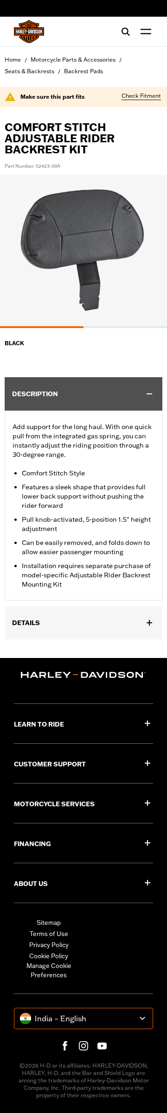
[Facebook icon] (65, 1045)
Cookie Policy (48, 956)
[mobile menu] (144, 31)
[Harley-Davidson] (83, 675)
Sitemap (49, 922)
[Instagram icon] (83, 1045)
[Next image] (148, 251)
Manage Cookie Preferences (48, 970)
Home (13, 59)
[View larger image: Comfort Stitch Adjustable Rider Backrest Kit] (83, 250)
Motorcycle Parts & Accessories (73, 59)
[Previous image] (18, 251)
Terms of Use (49, 933)
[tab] (42, 327)
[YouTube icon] (102, 1045)
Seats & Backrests (29, 71)
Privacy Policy (49, 945)
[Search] (126, 31)
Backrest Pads (83, 71)
